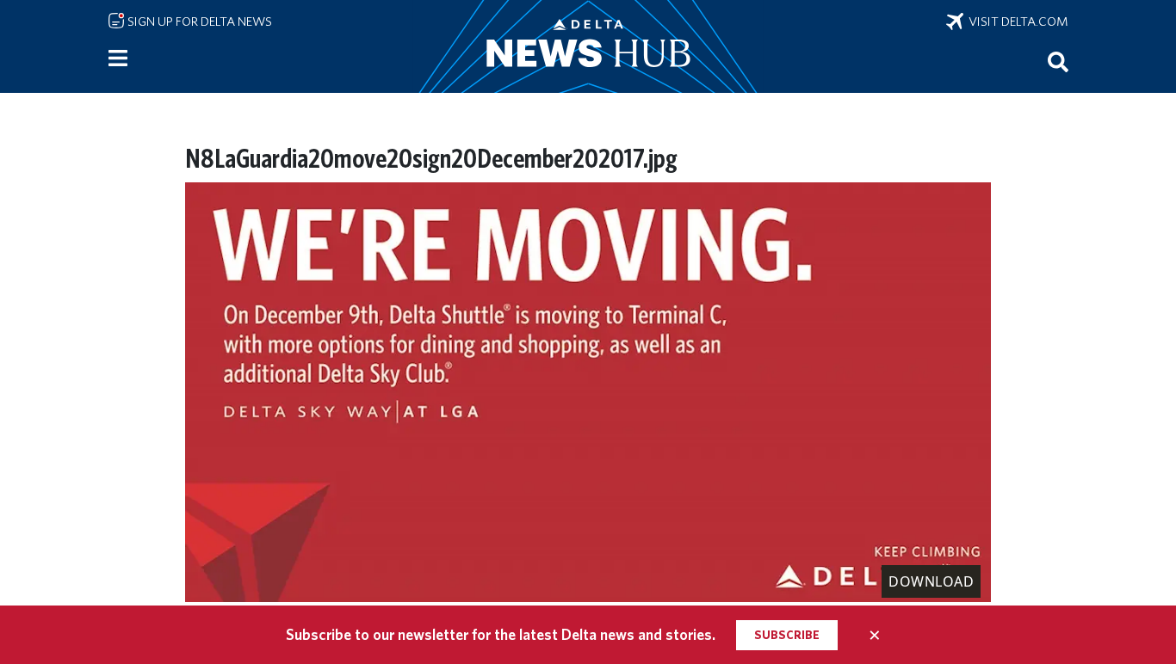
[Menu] (118, 58)
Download (931, 581)
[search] (1058, 61)
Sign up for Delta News (198, 21)
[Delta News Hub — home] (588, 46)
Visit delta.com (1015, 21)
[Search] (1058, 61)
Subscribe (787, 635)
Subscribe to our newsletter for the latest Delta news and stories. (500, 634)
